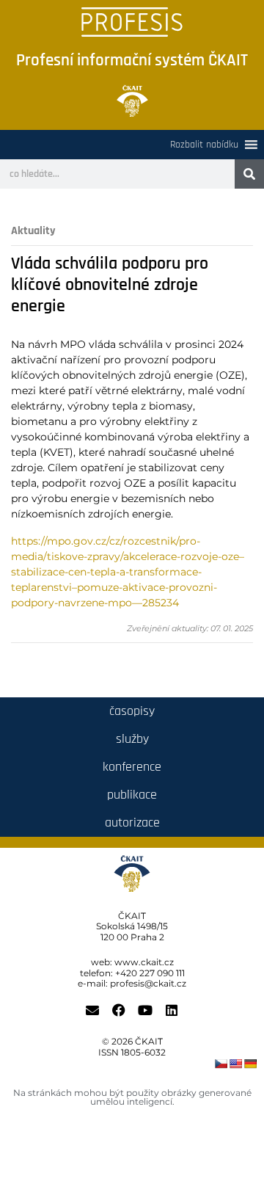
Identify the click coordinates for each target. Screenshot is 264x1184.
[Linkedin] (171, 1010)
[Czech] (220, 1063)
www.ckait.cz (144, 961)
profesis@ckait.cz (148, 983)
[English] (235, 1063)
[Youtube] (145, 1010)
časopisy (132, 710)
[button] (204, 144)
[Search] (249, 174)
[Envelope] (92, 1010)
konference (132, 766)
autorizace (132, 822)
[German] (250, 1063)
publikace (132, 794)
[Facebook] (118, 1010)
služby (132, 738)
